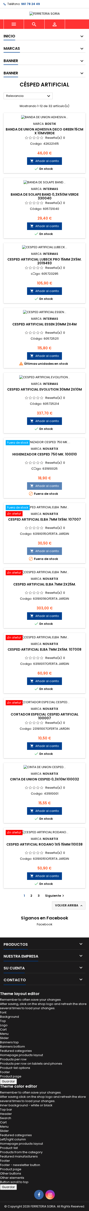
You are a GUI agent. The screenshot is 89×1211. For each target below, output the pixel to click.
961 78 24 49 (30, 4)
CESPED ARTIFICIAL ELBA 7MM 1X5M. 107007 (44, 519)
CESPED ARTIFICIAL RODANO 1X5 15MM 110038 (44, 844)
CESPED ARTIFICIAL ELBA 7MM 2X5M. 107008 (44, 649)
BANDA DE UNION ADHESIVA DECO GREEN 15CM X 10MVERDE (44, 131)
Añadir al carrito (44, 161)
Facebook (44, 924)
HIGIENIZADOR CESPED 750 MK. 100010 (44, 454)
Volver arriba (69, 905)
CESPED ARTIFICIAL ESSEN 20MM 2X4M (44, 324)
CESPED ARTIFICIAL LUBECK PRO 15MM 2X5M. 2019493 (44, 261)
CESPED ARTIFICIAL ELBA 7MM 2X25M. (44, 584)
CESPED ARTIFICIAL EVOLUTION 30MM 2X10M (44, 389)
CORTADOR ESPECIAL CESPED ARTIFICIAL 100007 (45, 716)
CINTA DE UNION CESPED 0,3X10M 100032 (44, 779)
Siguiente (55, 895)
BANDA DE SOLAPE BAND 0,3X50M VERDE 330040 (45, 196)
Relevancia (29, 96)
